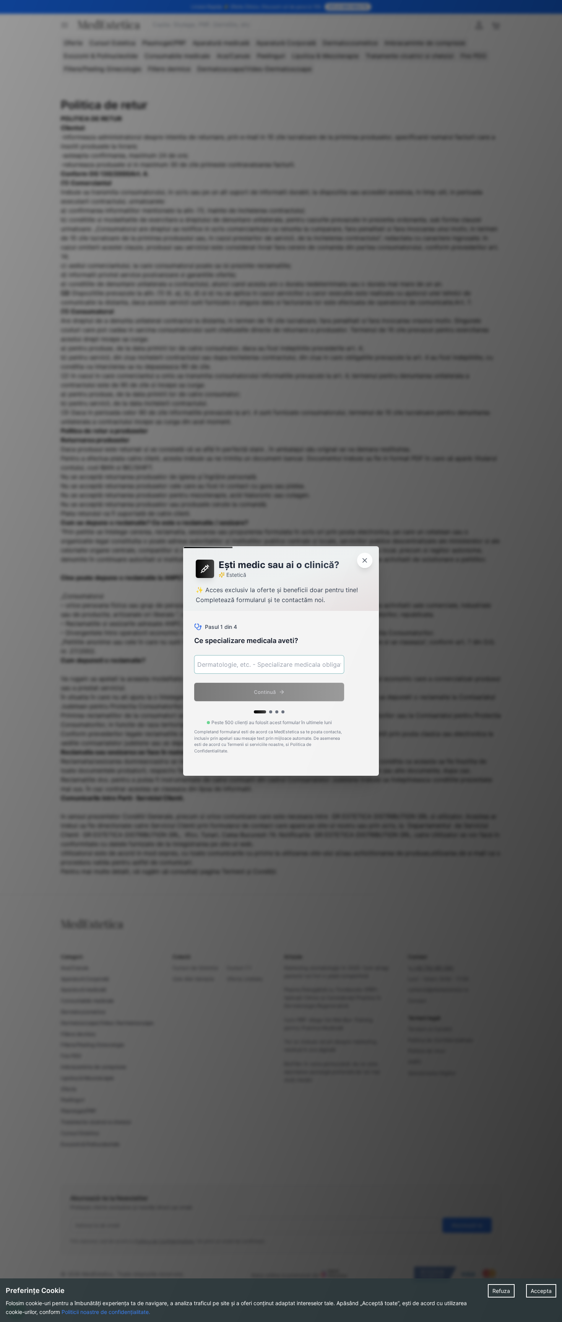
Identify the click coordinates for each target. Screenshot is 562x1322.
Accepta (541, 1291)
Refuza (501, 1291)
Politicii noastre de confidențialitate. (106, 1312)
